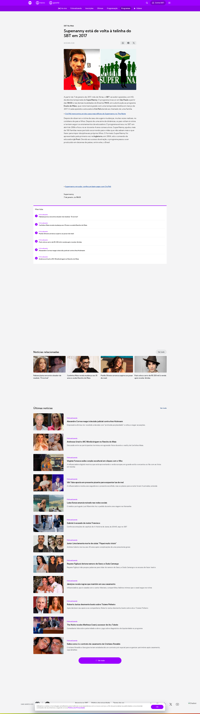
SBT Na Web (69, 26)
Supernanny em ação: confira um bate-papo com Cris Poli (88, 186)
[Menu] (169, 3)
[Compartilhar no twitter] (133, 43)
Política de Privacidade (76, 708)
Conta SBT (159, 3)
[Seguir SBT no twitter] (170, 704)
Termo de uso (118, 703)
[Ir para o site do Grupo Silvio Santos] (31, 704)
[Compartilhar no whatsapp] (122, 43)
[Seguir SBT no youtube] (177, 704)
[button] (49, 370)
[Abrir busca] (147, 3)
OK (157, 707)
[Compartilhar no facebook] (128, 43)
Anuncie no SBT (81, 703)
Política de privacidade (100, 703)
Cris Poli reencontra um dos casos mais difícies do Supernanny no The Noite (95, 114)
